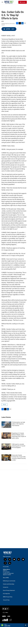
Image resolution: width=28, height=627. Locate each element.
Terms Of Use (6, 600)
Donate (23, 2)
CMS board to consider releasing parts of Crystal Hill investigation (18, 446)
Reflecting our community (9, 580)
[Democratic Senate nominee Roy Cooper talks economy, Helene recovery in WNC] (6, 457)
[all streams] (26, 625)
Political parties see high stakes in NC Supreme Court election (18, 424)
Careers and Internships (8, 584)
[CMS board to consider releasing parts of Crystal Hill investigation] (6, 446)
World (4, 404)
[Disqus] (14, 490)
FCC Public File (6, 593)
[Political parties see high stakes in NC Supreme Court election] (6, 424)
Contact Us (5, 587)
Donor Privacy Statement (9, 590)
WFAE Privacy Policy (7, 596)
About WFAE (6, 577)
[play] (2, 625)
